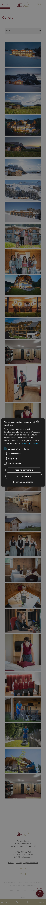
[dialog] (23, 452)
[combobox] (37, 422)
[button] (23, 482)
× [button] (41, 421)
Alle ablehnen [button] (23, 476)
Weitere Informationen (31, 443)
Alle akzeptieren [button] (24, 470)
